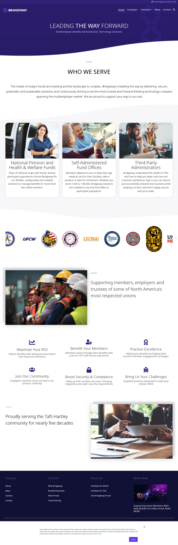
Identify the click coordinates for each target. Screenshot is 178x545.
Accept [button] (133, 539)
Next (175, 239)
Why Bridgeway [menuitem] (55, 486)
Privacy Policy (97, 534)
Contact (167, 9)
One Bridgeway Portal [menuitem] (101, 495)
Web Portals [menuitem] (53, 495)
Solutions (146, 9)
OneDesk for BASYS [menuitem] (100, 486)
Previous (3, 239)
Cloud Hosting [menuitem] (54, 500)
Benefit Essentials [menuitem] (56, 490)
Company (132, 9)
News (157, 9)
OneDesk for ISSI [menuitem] (98, 490)
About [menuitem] (8, 486)
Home (121, 9)
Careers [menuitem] (9, 495)
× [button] (144, 526)
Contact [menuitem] (8, 500)
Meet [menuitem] (7, 490)
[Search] (174, 9)
